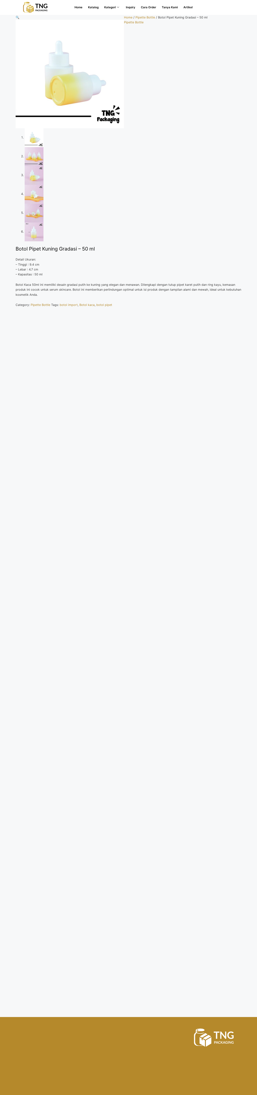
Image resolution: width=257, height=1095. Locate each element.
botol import (69, 305)
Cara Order (148, 7)
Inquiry (130, 7)
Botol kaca (87, 305)
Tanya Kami (170, 7)
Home (78, 7)
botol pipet (104, 305)
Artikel (188, 7)
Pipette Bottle (145, 17)
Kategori (110, 7)
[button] (17, 17)
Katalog (93, 7)
